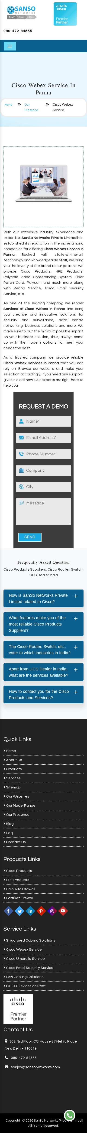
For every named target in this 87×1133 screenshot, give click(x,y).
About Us (13, 760)
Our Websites (17, 796)
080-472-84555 (17, 31)
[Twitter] (19, 911)
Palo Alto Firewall (20, 889)
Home (8, 104)
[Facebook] (8, 911)
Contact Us (15, 842)
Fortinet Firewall (19, 898)
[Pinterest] (41, 911)
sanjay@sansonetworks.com (35, 1067)
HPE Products (17, 880)
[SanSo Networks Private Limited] (21, 12)
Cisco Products (18, 871)
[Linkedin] (30, 911)
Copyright (13, 1120)
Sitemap (13, 787)
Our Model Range (20, 805)
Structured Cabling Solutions (30, 940)
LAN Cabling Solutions (24, 977)
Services (13, 778)
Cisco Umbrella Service (25, 958)
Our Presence (17, 814)
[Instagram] (52, 911)
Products (13, 769)
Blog (9, 824)
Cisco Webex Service (23, 949)
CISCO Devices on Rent (25, 986)
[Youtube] (63, 911)
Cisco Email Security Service (29, 968)
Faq (9, 833)
